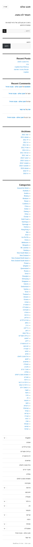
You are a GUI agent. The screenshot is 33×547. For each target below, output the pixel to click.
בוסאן (27, 323)
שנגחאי (26, 424)
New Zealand (24, 255)
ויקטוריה (26, 348)
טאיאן (27, 354)
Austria (26, 193)
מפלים (27, 372)
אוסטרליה (26, 307)
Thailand (26, 294)
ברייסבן (26, 328)
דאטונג (26, 338)
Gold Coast (25, 219)
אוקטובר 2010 (24, 163)
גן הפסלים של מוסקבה (22, 67)
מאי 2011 (26, 145)
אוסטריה (26, 304)
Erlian (27, 214)
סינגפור (26, 400)
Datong (26, 211)
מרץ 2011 (25, 150)
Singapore (25, 281)
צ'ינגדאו (26, 405)
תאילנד (26, 429)
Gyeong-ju (25, 222)
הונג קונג (26, 346)
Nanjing (26, 250)
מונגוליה (26, 364)
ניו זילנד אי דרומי (24, 382)
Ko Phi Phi (25, 237)
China (27, 206)
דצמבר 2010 (25, 158)
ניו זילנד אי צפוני (24, 385)
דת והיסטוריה (24, 343)
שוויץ (27, 421)
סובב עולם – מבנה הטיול (14, 87)
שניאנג (26, 426)
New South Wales (23, 253)
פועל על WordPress (18, 543)
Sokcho (26, 284)
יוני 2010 (26, 173)
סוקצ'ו (27, 390)
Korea (27, 240)
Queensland (25, 268)
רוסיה (27, 418)
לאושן (27, 359)
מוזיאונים (26, 361)
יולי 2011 (26, 140)
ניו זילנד (26, 380)
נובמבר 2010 (24, 160)
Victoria (26, 299)
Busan (26, 201)
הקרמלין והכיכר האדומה (21, 69)
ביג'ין (27, 325)
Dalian (26, 209)
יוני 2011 (26, 142)
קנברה (27, 416)
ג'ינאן (27, 330)
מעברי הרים (25, 369)
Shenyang (25, 279)
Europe (26, 216)
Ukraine (26, 297)
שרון (28, 109)
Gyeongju (25, 224)
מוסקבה (26, 72)
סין (28, 398)
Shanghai (25, 276)
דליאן (27, 341)
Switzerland (25, 286)
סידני (27, 395)
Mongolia (26, 245)
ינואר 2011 (25, 155)
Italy (27, 232)
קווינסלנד (26, 408)
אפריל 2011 (25, 147)
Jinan (27, 235)
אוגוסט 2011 (25, 137)
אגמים (27, 302)
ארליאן (26, 317)
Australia (26, 190)
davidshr (27, 87)
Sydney (26, 289)
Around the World (23, 188)
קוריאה (26, 413)
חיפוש (28, 42)
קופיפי (27, 411)
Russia (26, 271)
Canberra (25, 203)
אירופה (26, 315)
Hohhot (26, 227)
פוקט (27, 403)
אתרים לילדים (24, 320)
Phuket (26, 263)
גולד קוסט (26, 333)
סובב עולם (25, 7)
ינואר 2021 (25, 134)
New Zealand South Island (20, 260)
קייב (27, 64)
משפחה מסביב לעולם (22, 374)
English (27, 438)
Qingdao (26, 266)
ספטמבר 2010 (24, 166)
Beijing (26, 196)
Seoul (27, 273)
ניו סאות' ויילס (24, 387)
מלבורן (26, 367)
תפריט (5, 6)
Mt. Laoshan (25, 247)
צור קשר (22, 109)
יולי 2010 (26, 171)
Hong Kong (25, 229)
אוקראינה (26, 310)
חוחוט (27, 351)
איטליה (26, 312)
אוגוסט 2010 (25, 168)
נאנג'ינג (26, 377)
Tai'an (27, 292)
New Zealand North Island (20, 258)
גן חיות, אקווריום (24, 336)
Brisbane (26, 198)
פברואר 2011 (24, 153)
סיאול (27, 393)
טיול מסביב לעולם (23, 62)
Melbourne (25, 242)
